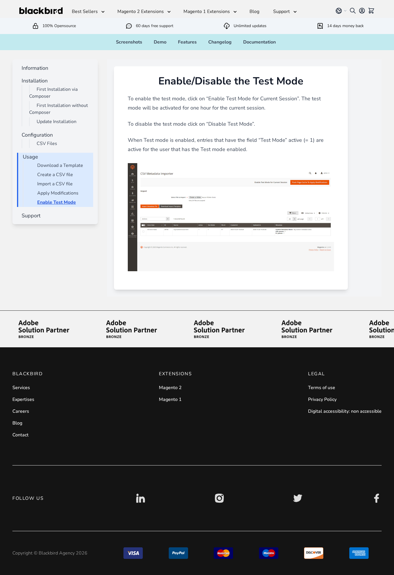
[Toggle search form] (352, 10)
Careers (20, 411)
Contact (20, 435)
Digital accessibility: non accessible (345, 411)
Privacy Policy (322, 399)
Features (187, 42)
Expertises (23, 399)
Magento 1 (170, 399)
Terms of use (321, 387)
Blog (17, 423)
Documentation (259, 42)
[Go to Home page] (41, 10)
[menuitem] (33, 68)
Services (21, 387)
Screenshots (129, 42)
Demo (160, 42)
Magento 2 (170, 387)
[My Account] (362, 10)
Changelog (220, 42)
